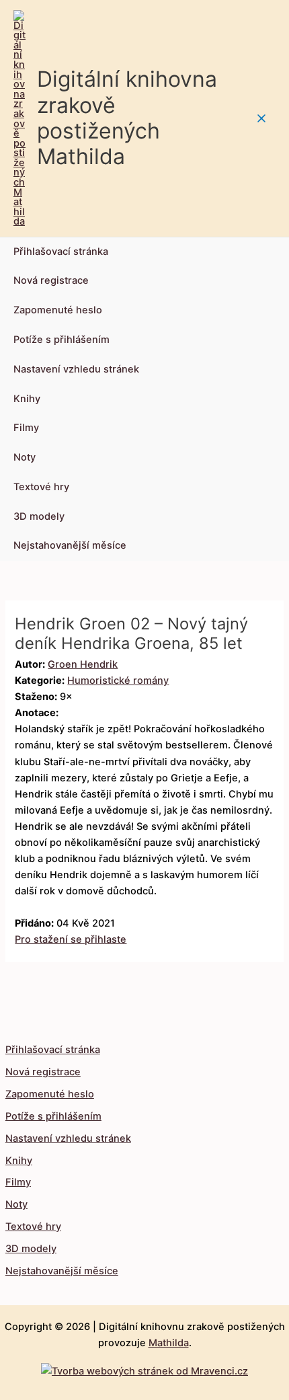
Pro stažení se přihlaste (70, 939)
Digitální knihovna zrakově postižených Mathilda (127, 117)
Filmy (26, 428)
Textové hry (41, 487)
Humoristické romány (118, 680)
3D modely (39, 516)
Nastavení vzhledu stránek (76, 369)
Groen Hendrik (83, 664)
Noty (24, 457)
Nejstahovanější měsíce (69, 545)
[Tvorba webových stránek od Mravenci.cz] (144, 1368)
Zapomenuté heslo (57, 310)
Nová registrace (51, 280)
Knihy (26, 399)
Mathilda (169, 1343)
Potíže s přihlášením (61, 340)
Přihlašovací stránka (60, 251)
